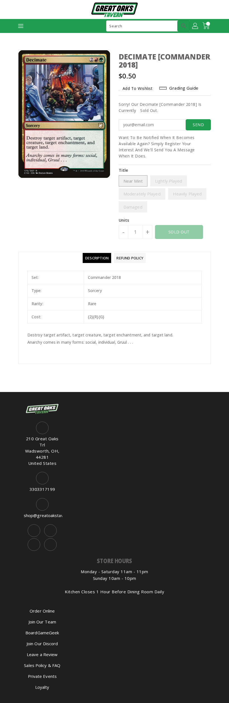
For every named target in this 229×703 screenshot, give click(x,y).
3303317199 (42, 489)
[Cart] (206, 26)
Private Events (42, 676)
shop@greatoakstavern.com (42, 515)
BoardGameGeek (42, 632)
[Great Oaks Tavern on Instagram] (50, 530)
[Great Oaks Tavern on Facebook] (34, 530)
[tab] (97, 258)
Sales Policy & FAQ (42, 665)
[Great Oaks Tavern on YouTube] (34, 544)
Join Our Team (42, 622)
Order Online (42, 611)
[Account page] (195, 26)
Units (124, 220)
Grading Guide (184, 88)
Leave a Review (42, 654)
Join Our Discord (42, 643)
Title (123, 170)
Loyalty (42, 687)
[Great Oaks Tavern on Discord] (50, 544)
